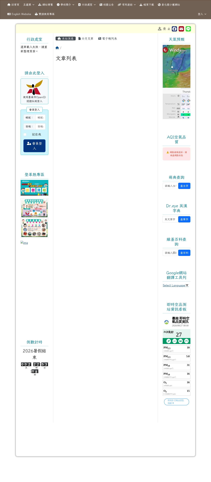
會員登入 (36, 146)
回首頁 (15, 4)
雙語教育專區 (47, 14)
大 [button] (159, 28)
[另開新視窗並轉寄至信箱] (181, 28)
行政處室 (87, 4)
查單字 (184, 219)
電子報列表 (109, 38)
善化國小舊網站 (171, 4)
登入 (200, 14)
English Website (21, 14)
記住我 (36, 134)
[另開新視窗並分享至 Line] (188, 28)
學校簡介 (65, 4)
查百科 (184, 252)
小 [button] (169, 28)
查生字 (184, 186)
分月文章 (87, 38)
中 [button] (164, 28)
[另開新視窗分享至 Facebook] (174, 28)
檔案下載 (148, 4)
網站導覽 (47, 4)
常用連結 (127, 4)
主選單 (27, 4)
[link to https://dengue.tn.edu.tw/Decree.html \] (34, 187)
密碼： (29, 126)
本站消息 (67, 38)
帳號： (29, 117)
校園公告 (108, 4)
